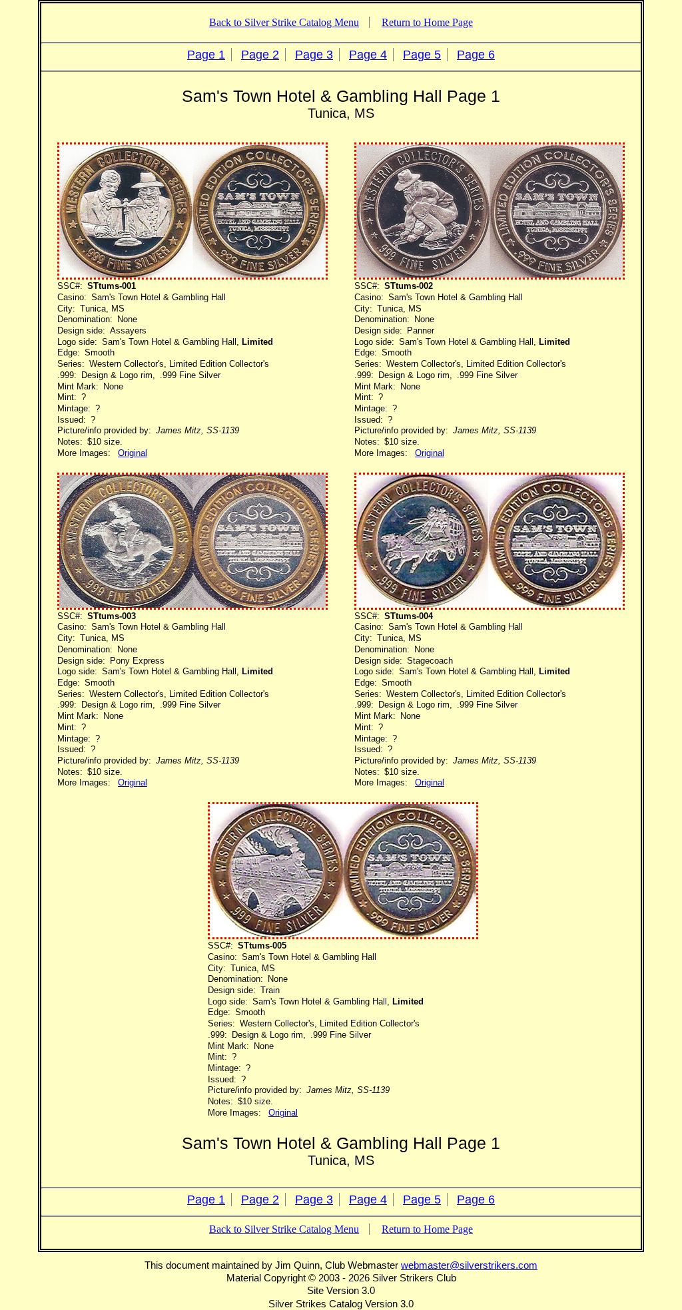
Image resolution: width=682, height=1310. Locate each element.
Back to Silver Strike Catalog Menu (284, 22)
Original (132, 453)
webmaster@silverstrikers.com (469, 1265)
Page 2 (260, 54)
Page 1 (206, 54)
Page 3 (314, 54)
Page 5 (422, 54)
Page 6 (476, 54)
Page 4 (368, 54)
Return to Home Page (427, 22)
